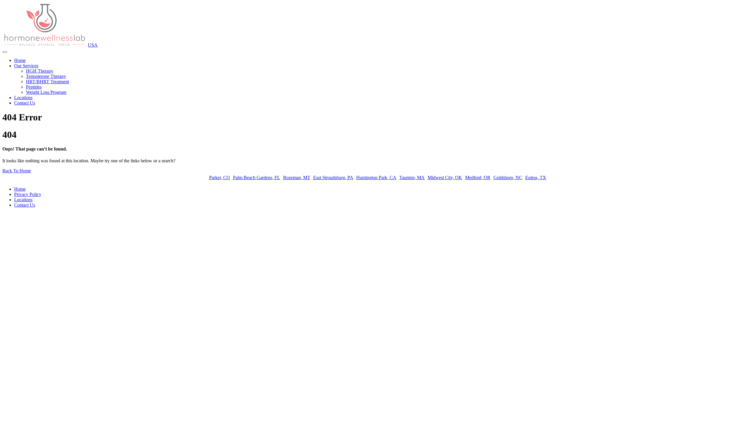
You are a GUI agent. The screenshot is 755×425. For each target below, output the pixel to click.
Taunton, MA (412, 177)
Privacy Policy (27, 194)
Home (20, 60)
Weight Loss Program (46, 92)
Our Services (26, 65)
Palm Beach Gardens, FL (256, 177)
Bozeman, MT (296, 177)
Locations (23, 97)
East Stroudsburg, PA (333, 177)
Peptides (34, 86)
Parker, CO (219, 177)
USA (93, 45)
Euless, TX (535, 177)
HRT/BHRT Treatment (47, 81)
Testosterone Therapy (46, 76)
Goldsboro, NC (507, 177)
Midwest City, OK (445, 177)
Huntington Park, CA (376, 177)
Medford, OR (477, 177)
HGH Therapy (39, 70)
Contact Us (24, 102)
